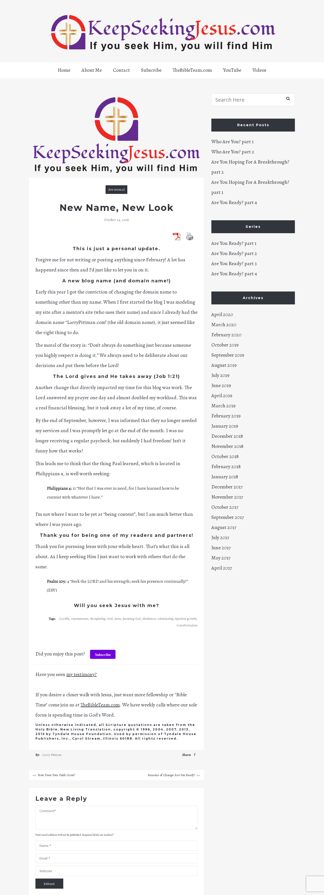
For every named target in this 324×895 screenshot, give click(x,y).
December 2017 (226, 486)
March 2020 (223, 324)
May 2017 (220, 557)
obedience (149, 618)
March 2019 (223, 405)
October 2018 (225, 456)
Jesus (117, 618)
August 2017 (223, 527)
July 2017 (220, 537)
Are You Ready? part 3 (234, 263)
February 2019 (225, 415)
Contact (121, 70)
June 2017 (221, 547)
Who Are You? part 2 (232, 151)
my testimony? (81, 674)
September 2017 (227, 517)
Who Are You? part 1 (232, 141)
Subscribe (151, 70)
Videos (259, 70)
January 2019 (224, 426)
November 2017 (227, 497)
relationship (165, 618)
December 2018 (227, 436)
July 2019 (220, 375)
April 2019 (221, 395)
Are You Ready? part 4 (234, 202)
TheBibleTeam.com (192, 70)
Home (64, 70)
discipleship (97, 618)
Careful (64, 618)
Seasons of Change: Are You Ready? (171, 775)
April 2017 (221, 567)
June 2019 (221, 385)
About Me (92, 70)
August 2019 (223, 365)
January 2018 (224, 476)
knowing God (131, 618)
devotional (116, 189)
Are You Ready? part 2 (234, 253)
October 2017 (224, 507)
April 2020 (222, 314)
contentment (79, 618)
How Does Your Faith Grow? (56, 775)
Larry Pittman (52, 755)
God (110, 618)
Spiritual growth (185, 618)
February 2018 (226, 466)
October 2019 (224, 344)
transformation (187, 625)
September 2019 (227, 355)
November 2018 (227, 446)
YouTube (232, 70)
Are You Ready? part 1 (233, 243)
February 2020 (226, 334)
